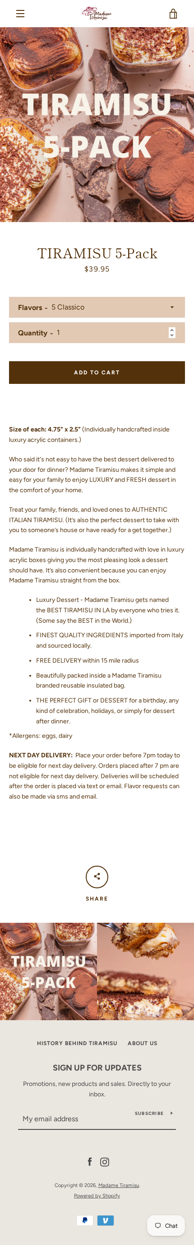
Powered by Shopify (97, 1195)
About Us (142, 1043)
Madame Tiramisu (118, 1185)
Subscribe (149, 1113)
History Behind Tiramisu (77, 1043)
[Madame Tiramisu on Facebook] (89, 1162)
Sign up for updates (97, 1068)
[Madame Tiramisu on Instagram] (104, 1162)
